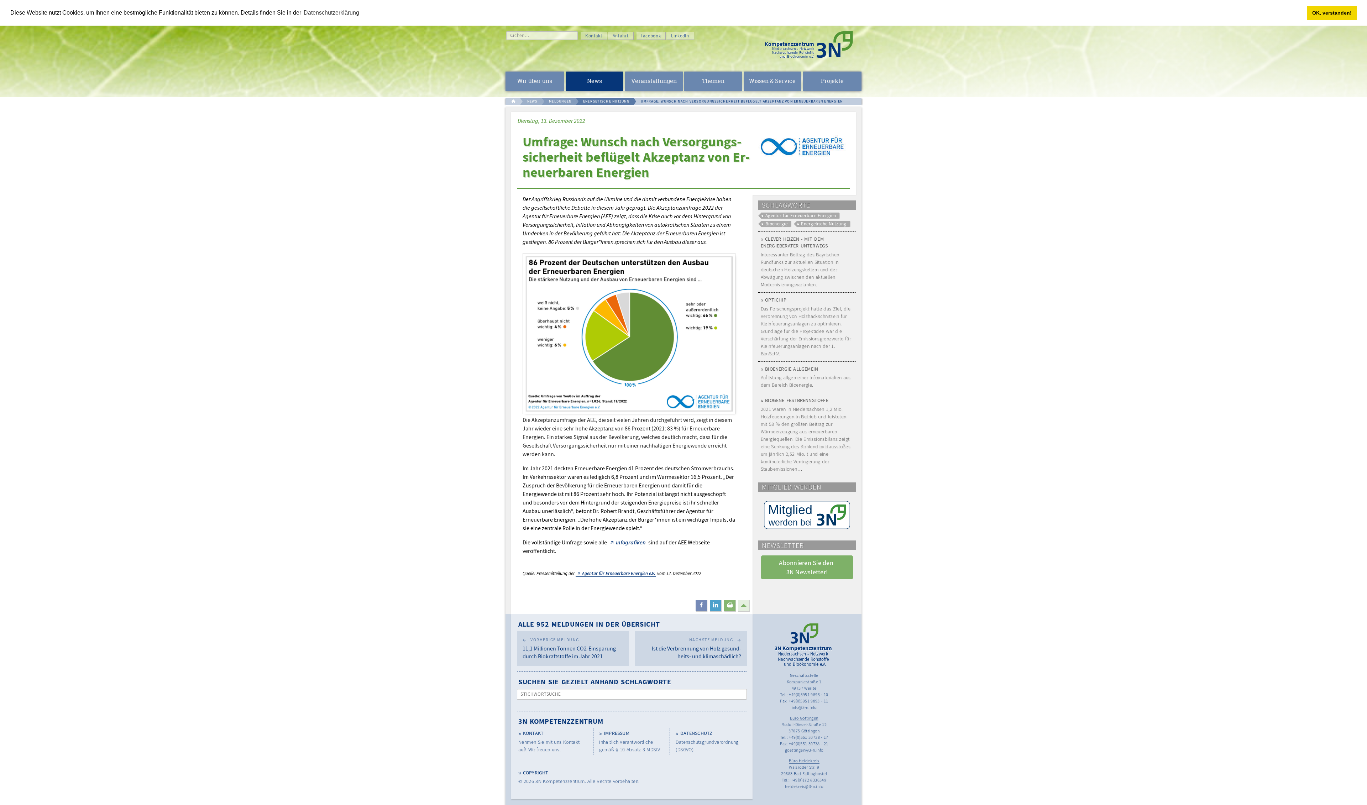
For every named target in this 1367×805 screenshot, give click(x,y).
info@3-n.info (804, 707)
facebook (651, 36)
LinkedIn (680, 36)
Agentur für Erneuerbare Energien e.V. (618, 573)
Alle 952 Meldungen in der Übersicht (589, 624)
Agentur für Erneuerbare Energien (800, 216)
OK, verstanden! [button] (1332, 13)
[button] (701, 605)
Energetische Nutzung (823, 224)
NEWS (532, 101)
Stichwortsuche (540, 694)
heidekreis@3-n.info (804, 786)
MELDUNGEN (560, 101)
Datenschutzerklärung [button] (331, 13)
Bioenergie (776, 224)
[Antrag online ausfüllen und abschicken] (807, 515)
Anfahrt (621, 36)
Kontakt (593, 36)
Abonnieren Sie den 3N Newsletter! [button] (807, 567)
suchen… (519, 35)
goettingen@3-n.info (804, 750)
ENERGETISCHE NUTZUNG (606, 101)
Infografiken (631, 542)
